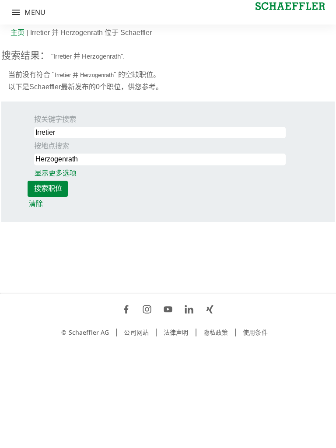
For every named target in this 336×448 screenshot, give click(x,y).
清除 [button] (36, 203)
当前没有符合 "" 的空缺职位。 (84, 74)
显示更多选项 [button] (56, 173)
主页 (17, 32)
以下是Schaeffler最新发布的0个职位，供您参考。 (85, 87)
